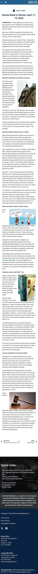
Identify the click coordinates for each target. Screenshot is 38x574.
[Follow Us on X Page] (2, 528)
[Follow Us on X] (2, 2)
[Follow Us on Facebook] (6, 2)
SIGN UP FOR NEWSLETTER (32, 2)
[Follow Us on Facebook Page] (7, 528)
